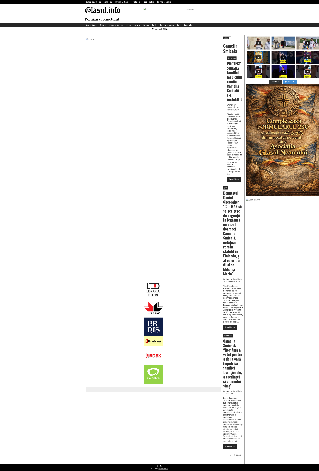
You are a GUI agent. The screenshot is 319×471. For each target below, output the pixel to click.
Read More (235, 180)
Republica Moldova (116, 24)
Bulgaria (103, 24)
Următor (237, 454)
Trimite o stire (148, 1)
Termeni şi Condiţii (122, 1)
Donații (154, 24)
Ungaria (137, 24)
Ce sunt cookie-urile (93, 1)
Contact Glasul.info (184, 24)
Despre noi (108, 1)
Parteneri (136, 1)
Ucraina (146, 24)
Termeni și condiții (164, 1)
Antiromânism (91, 24)
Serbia (128, 24)
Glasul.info (102, 10)
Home (226, 38)
